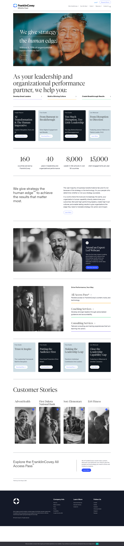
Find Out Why (24, 55)
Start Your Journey (92, 267)
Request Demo (105, 2)
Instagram (96, 511)
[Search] (110, 6)
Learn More (94, 136)
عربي (96, 2)
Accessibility (55, 511)
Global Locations (56, 504)
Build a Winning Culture (57, 96)
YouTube (95, 504)
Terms (54, 506)
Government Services (77, 502)
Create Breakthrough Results (93, 96)
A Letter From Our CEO (58, 513)
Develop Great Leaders (22, 96)
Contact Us (106, 6)
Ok (97, 543)
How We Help (83, 6)
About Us (55, 502)
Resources (98, 6)
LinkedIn (95, 502)
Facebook (96, 506)
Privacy (54, 508)
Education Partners (77, 504)
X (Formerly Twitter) (97, 508)
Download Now (20, 136)
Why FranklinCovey (72, 6)
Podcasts (95, 513)
